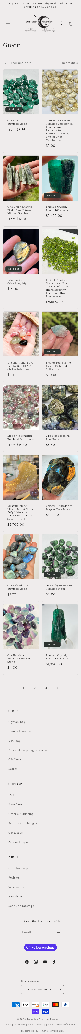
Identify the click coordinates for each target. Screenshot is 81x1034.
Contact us (15, 832)
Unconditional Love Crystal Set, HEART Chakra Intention (20, 366)
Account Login (18, 842)
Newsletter (15, 896)
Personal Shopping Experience (28, 750)
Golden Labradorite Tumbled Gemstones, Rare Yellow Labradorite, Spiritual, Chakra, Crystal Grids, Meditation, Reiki (59, 130)
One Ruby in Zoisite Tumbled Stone (59, 587)
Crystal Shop (17, 722)
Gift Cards (15, 759)
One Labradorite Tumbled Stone (17, 587)
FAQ (11, 795)
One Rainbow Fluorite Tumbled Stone (18, 659)
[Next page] (57, 688)
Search (13, 769)
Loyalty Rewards (19, 731)
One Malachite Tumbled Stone (17, 122)
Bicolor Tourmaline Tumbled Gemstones (20, 438)
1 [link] (23, 688)
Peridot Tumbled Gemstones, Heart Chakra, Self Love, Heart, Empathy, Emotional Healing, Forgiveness (58, 288)
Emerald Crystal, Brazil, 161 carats (57, 208)
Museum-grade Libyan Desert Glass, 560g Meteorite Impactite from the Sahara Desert (20, 512)
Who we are (16, 887)
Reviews (14, 877)
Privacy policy (45, 1024)
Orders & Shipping (20, 814)
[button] (8, 23)
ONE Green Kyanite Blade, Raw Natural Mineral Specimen (19, 210)
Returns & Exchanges (22, 823)
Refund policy (25, 1024)
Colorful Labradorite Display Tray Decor (59, 507)
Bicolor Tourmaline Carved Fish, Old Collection (58, 366)
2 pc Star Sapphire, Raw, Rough (58, 438)
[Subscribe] (58, 932)
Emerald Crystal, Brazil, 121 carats (57, 657)
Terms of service (66, 1024)
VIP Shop (14, 741)
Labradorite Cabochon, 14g (16, 282)
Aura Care (15, 804)
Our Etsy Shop (18, 868)
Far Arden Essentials (38, 1019)
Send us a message (21, 906)
